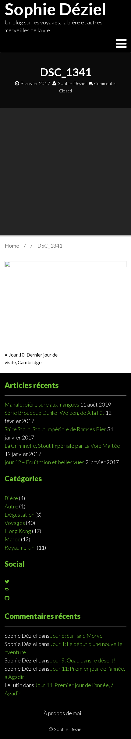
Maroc (12, 539)
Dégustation (19, 514)
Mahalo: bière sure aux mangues (42, 404)
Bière (11, 498)
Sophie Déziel (72, 83)
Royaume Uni (20, 547)
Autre (11, 506)
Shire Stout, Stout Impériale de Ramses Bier (55, 429)
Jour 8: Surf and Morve (76, 635)
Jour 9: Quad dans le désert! (82, 660)
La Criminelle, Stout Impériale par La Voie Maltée (62, 445)
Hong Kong (18, 531)
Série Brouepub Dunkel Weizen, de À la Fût (54, 412)
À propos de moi (62, 713)
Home (12, 245)
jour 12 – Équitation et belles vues (44, 462)
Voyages (15, 522)
